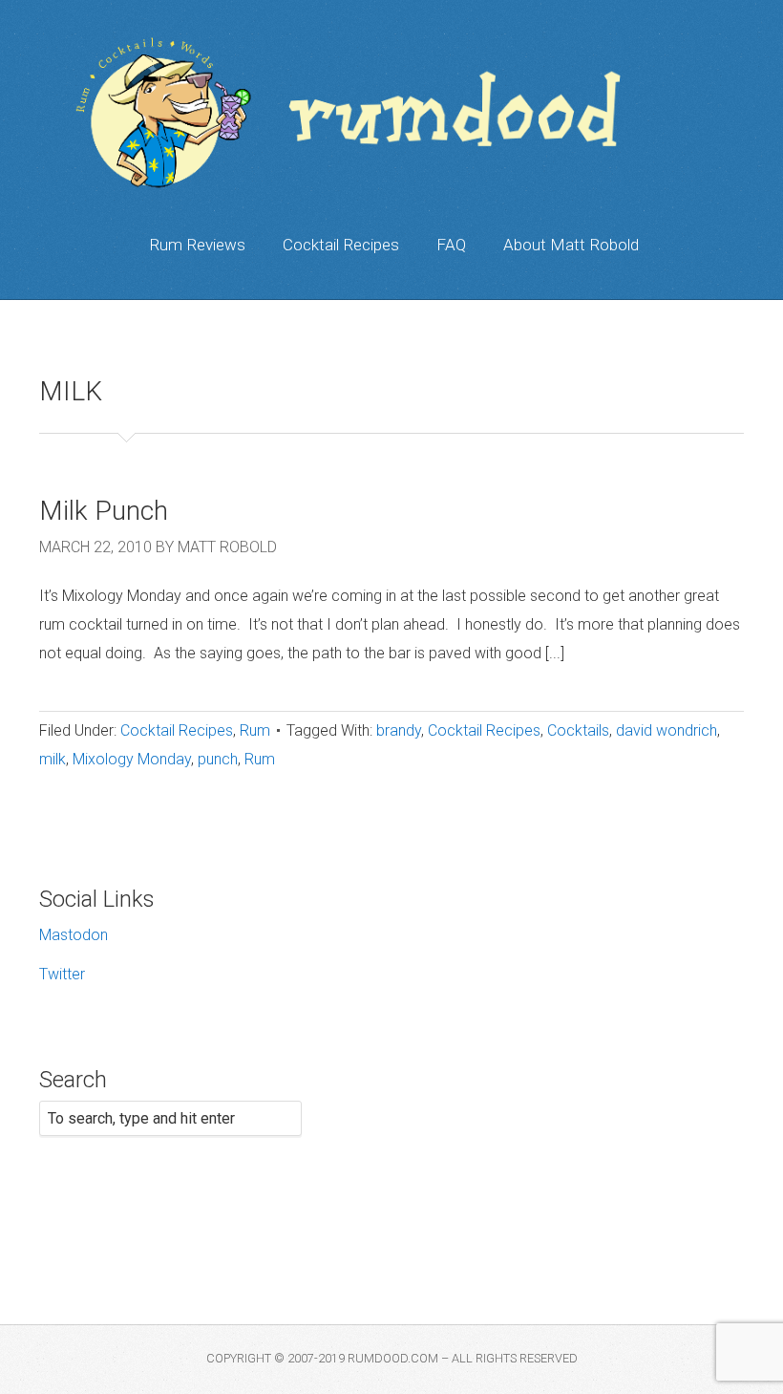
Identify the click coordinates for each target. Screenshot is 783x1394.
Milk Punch (103, 510)
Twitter (62, 974)
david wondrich (666, 730)
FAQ (451, 244)
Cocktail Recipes (341, 244)
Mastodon (73, 935)
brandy (398, 730)
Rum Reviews (197, 244)
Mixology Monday (132, 759)
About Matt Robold (571, 244)
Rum (255, 730)
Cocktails (578, 730)
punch (218, 759)
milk (52, 759)
